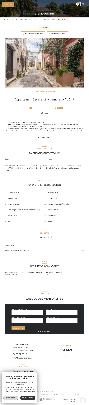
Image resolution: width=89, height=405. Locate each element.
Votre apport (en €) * (19, 317)
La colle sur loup (48, 20)
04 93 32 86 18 (20, 354)
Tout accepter (27, 398)
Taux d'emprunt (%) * (53, 317)
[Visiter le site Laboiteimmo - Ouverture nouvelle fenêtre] (48, 399)
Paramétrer (11, 398)
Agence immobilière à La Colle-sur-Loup (17, 20)
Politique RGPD (66, 394)
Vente (37, 20)
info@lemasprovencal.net (23, 358)
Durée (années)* (52, 309)
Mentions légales (45, 394)
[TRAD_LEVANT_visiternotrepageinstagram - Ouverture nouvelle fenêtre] (66, 356)
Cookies (77, 394)
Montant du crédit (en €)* (20, 309)
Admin (56, 394)
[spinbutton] (61, 320)
